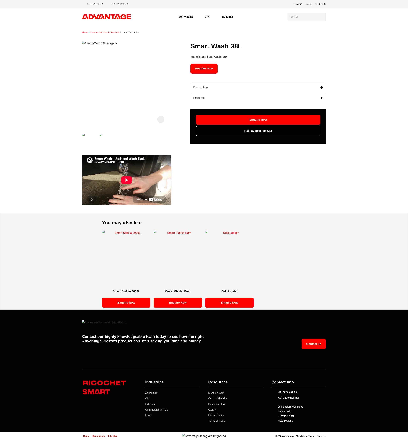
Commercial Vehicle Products (105, 32)
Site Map (112, 436)
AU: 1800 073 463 (288, 397)
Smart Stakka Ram (177, 291)
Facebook (133, 4)
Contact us (313, 343)
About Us (298, 4)
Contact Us (321, 4)
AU (119, 4)
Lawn (148, 415)
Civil (207, 16)
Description (200, 87)
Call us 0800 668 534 (258, 131)
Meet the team (216, 393)
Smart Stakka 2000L (126, 291)
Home (85, 32)
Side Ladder (229, 291)
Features (199, 97)
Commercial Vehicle (156, 409)
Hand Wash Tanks (130, 32)
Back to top (98, 436)
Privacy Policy (216, 415)
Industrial (227, 16)
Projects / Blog (216, 404)
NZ (95, 4)
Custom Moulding (218, 398)
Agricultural (186, 16)
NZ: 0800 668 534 (288, 392)
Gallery (309, 4)
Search (322, 17)
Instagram (138, 4)
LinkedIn (144, 4)
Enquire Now (204, 68)
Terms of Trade (216, 420)
